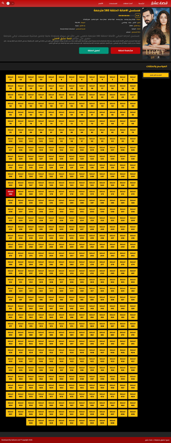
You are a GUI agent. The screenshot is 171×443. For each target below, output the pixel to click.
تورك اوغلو (111, 19)
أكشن (134, 22)
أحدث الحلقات (128, 3)
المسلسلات (113, 3)
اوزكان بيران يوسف (129, 19)
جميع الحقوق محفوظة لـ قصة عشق (157, 440)
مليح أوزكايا (86, 19)
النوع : (138, 22)
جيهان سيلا (103, 19)
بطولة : (138, 19)
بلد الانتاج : (82, 26)
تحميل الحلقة (94, 50)
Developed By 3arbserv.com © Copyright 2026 (16, 440)
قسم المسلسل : (80, 29)
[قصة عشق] (159, 3)
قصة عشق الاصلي (62, 38)
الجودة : (82, 22)
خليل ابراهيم (95, 19)
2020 (131, 25)
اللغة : (138, 29)
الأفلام (100, 3)
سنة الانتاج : (136, 26)
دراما (129, 22)
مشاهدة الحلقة (125, 50)
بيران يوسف (119, 19)
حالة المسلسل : (135, 32)
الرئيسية (141, 3)
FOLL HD (77, 22)
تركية (77, 25)
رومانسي (124, 22)
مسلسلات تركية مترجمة (67, 29)
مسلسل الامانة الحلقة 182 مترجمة (117, 10)
